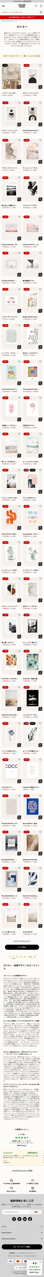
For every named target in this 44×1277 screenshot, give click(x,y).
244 (30, 957)
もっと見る (22, 947)
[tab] (35, 6)
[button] (34, 1267)
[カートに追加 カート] (19, 87)
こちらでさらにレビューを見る (22, 1170)
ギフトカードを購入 (23, 1247)
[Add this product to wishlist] (19, 65)
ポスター (15, 21)
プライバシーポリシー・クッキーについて (22, 1256)
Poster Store (6, 21)
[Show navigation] (3, 6)
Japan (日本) (22, 1268)
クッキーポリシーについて (26, 1253)
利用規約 (12, 1253)
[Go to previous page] (10, 957)
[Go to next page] (34, 957)
